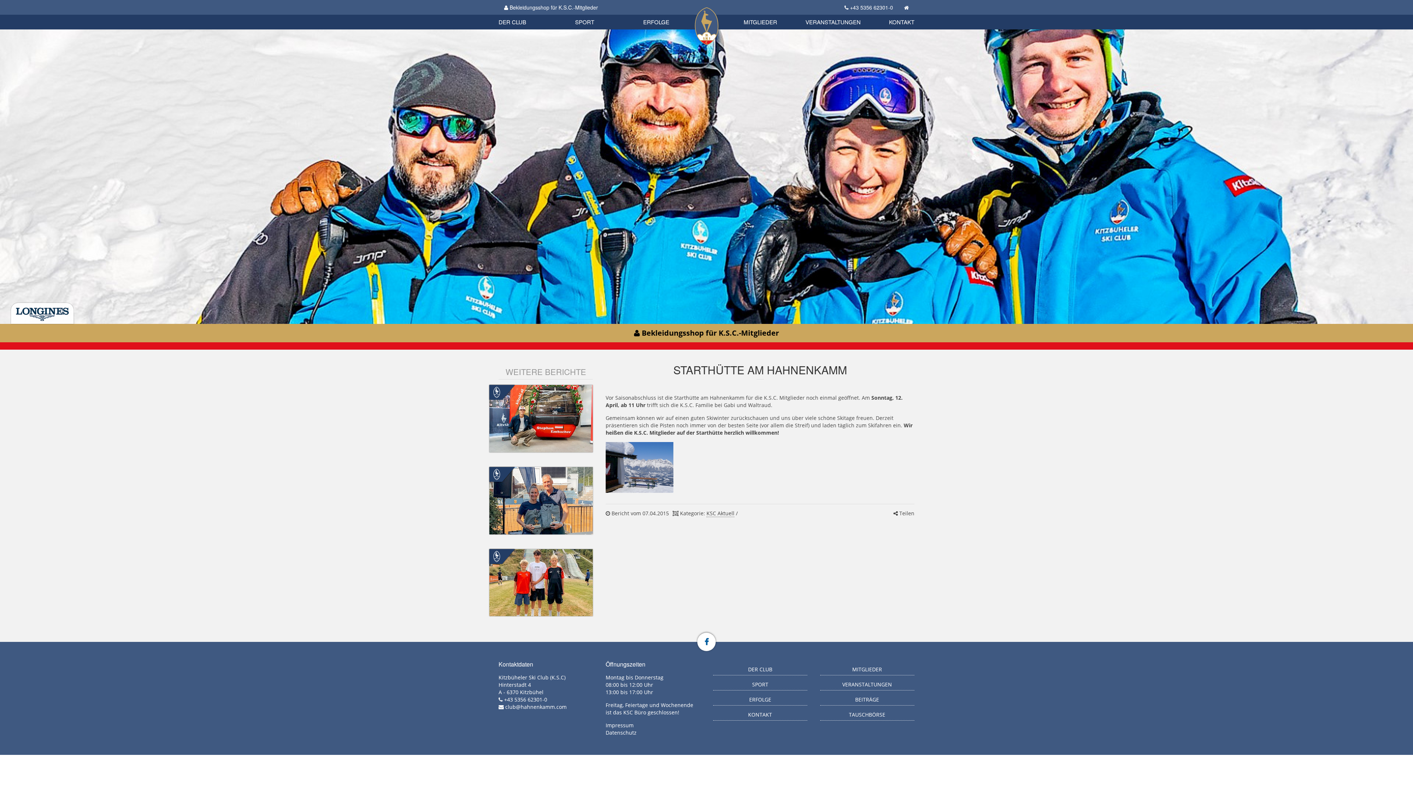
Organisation (520, 14)
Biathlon (524, 13)
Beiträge (867, 699)
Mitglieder (760, 22)
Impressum (620, 725)
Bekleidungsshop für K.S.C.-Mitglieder (553, 7)
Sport (584, 22)
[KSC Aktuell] (496, 391)
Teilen (906, 513)
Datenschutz (621, 732)
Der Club (512, 22)
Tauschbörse (867, 714)
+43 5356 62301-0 (871, 7)
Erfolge (656, 22)
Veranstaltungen (833, 22)
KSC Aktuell (720, 513)
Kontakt (901, 22)
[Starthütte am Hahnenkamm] (639, 467)
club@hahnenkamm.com (536, 706)
